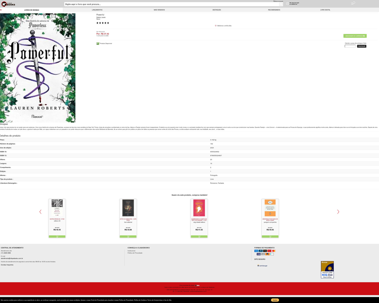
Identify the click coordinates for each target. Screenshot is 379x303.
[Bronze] (328, 269)
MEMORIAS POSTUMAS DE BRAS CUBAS (270, 219)
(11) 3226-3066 (6, 253)
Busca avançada (279, 1)
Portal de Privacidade (98, 300)
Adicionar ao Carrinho (354, 36)
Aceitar (275, 300)
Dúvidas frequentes (7, 265)
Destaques (217, 10)
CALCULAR (361, 46)
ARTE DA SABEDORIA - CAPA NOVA (128, 219)
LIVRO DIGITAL (325, 10)
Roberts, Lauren (101, 17)
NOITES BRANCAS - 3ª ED (57, 219)
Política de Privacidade (135, 253)
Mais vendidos (159, 10)
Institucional (131, 251)
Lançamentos (97, 10)
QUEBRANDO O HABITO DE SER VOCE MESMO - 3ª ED (199, 219)
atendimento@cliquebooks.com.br (12, 258)
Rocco (98, 19)
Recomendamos (274, 10)
